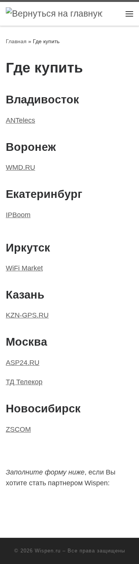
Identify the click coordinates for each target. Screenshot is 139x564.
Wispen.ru (48, 551)
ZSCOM (18, 429)
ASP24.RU (22, 362)
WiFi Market (24, 268)
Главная (16, 41)
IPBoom (18, 215)
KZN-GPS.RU (27, 315)
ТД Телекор (24, 382)
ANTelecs (20, 120)
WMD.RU (20, 167)
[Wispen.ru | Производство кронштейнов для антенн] (54, 13)
